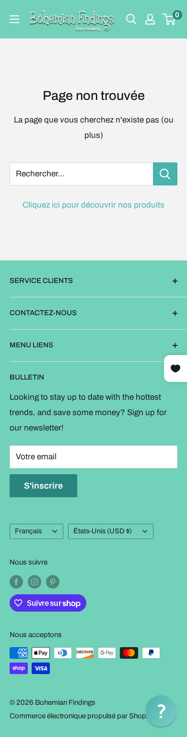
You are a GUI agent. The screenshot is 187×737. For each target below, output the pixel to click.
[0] (169, 19)
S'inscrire (43, 486)
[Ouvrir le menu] (14, 19)
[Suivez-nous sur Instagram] (34, 582)
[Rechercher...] (165, 173)
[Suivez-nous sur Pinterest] (52, 582)
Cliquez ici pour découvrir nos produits (93, 204)
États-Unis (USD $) (102, 531)
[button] (160, 710)
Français (28, 531)
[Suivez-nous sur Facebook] (16, 582)
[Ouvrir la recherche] (131, 19)
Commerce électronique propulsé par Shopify (81, 716)
